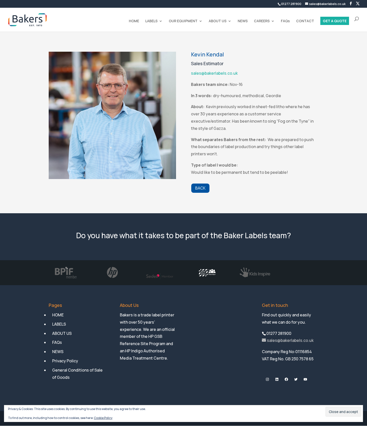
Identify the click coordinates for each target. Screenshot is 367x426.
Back (200, 188)
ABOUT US (217, 21)
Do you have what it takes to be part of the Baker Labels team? (183, 235)
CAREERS (262, 21)
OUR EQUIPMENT (183, 21)
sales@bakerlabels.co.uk (214, 73)
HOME (134, 21)
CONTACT (305, 21)
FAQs (285, 21)
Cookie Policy (103, 418)
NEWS (243, 21)
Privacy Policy (65, 361)
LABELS (151, 21)
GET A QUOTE (335, 21)
